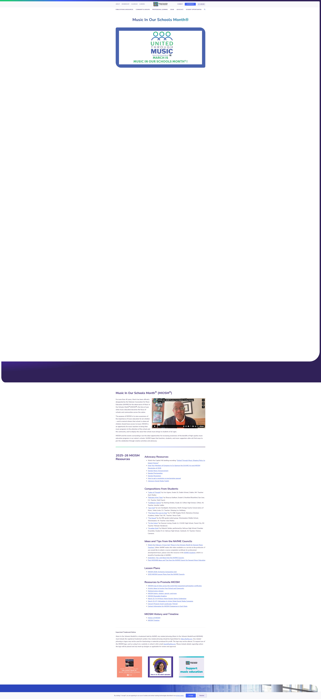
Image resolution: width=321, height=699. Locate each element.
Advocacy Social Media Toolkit (158, 481)
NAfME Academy (189, 553)
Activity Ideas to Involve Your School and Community (166, 588)
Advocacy (180, 9)
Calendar (134, 4)
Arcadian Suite (153, 528)
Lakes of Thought (154, 492)
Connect (180, 4)
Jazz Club (151, 508)
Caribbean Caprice (154, 503)
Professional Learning (160, 9)
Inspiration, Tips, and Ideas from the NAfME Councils (166, 558)
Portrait (175, 604)
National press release (155, 591)
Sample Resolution (154, 476)
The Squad (152, 518)
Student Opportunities (193, 9)
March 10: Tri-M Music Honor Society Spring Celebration (167, 599)
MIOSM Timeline (153, 620)
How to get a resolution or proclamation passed (164, 478)
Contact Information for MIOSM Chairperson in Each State (167, 606)
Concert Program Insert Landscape (160, 604)
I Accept (190, 695)
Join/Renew (190, 4)
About (118, 4)
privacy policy (180, 695)
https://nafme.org (186, 639)
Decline (202, 695)
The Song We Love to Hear (157, 513)
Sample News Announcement (158, 471)
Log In (202, 4)
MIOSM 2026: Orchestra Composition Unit (162, 572)
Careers (142, 4)
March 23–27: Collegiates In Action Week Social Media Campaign (170, 601)
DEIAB (172, 9)
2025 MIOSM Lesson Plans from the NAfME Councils (166, 574)
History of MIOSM (154, 618)
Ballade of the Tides (155, 498)
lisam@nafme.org (169, 644)
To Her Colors (153, 523)
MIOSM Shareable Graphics (157, 596)
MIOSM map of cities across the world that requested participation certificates (175, 586)
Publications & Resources (124, 9)
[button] (204, 9)
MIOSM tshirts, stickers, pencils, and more (162, 593)
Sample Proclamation (155, 473)
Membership (125, 4)
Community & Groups (143, 9)
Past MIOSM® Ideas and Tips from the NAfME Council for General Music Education (176, 560)
